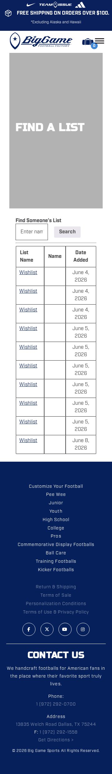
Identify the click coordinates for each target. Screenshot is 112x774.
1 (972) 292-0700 (56, 704)
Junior (56, 503)
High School (56, 520)
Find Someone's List (38, 221)
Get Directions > (56, 740)
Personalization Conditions (56, 604)
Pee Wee (56, 494)
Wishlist (28, 272)
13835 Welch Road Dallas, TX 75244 (56, 724)
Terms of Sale (55, 595)
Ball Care (56, 553)
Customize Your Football (56, 486)
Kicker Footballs (56, 570)
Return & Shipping (56, 587)
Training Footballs (56, 561)
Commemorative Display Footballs (56, 545)
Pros (56, 536)
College (56, 528)
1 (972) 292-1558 (58, 732)
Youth (55, 511)
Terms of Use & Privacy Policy (56, 612)
